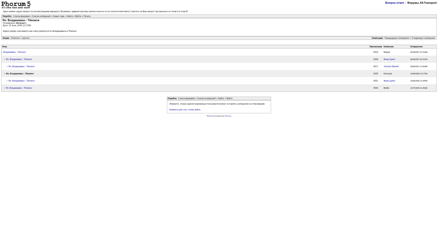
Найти (70, 16)
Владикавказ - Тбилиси (14, 52)
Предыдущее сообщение (397, 38)
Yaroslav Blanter (391, 66)
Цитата (26, 38)
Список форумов (21, 16)
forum (212, 116)
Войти (78, 16)
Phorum (228, 116)
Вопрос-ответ (394, 2)
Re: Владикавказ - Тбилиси (19, 59)
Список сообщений (41, 16)
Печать (87, 16)
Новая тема (58, 16)
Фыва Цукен (389, 59)
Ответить (15, 38)
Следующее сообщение (423, 38)
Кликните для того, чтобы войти (184, 109)
